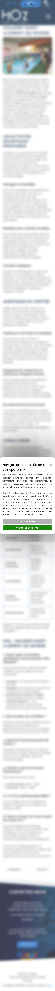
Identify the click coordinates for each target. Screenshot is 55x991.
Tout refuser (30, 3)
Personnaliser (27, 521)
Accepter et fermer (28, 528)
